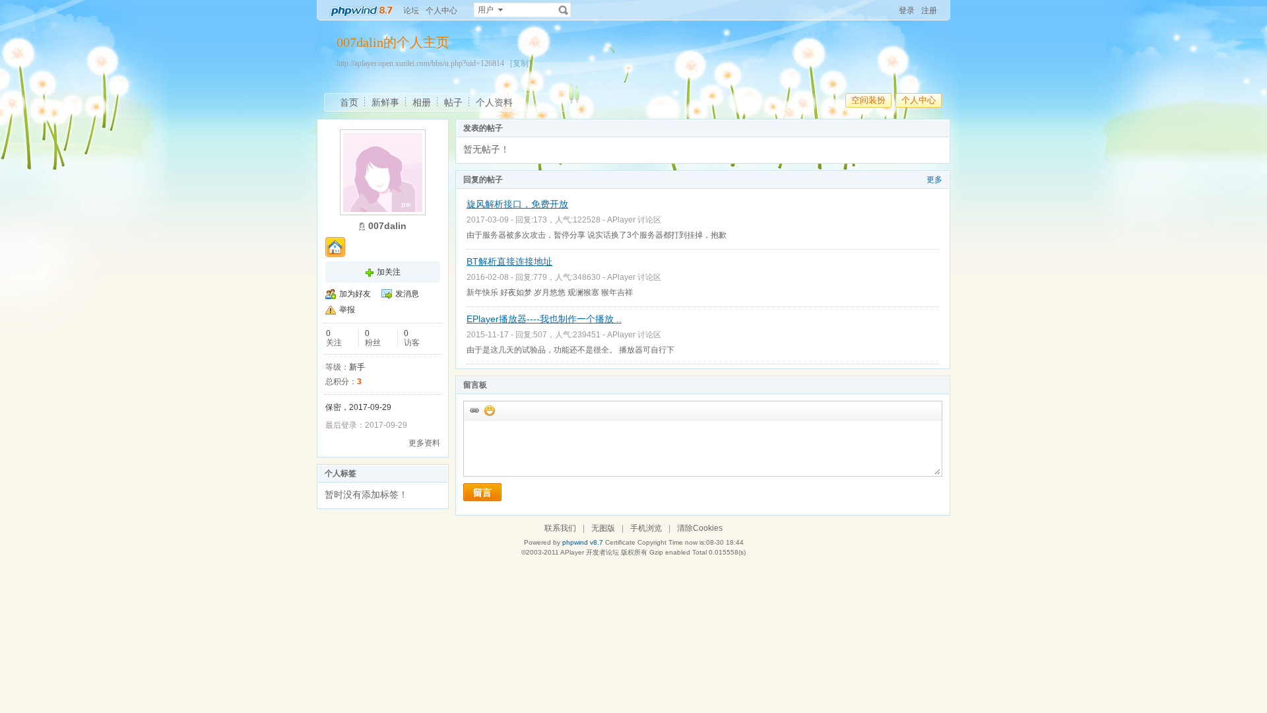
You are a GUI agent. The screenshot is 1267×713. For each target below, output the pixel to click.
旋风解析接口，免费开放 (517, 204)
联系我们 (560, 528)
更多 (934, 179)
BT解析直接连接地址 (509, 261)
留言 (482, 492)
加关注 (389, 272)
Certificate (620, 542)
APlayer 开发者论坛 (589, 552)
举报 (347, 309)
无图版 (603, 528)
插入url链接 (474, 410)
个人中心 (441, 11)
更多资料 (424, 443)
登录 (907, 11)
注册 (929, 11)
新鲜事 (385, 102)
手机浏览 (646, 528)
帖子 (453, 102)
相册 (421, 102)
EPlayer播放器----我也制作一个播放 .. (544, 319)
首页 (349, 102)
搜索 (563, 10)
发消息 (407, 293)
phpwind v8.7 (582, 542)
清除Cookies (700, 528)
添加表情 (489, 410)
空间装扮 (868, 100)
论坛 (411, 11)
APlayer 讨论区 (634, 219)
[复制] (520, 63)
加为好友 (355, 293)
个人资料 (494, 102)
